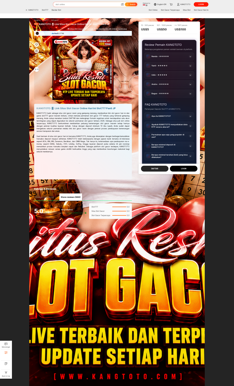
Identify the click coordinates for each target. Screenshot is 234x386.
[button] (122, 4)
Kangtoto (37, 20)
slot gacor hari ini (61, 136)
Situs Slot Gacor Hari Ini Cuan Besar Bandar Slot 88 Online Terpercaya (97, 29)
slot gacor (55, 20)
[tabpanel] (83, 211)
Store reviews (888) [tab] (71, 197)
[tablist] (83, 197)
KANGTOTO (44, 33)
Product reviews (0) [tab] (45, 197)
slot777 (46, 20)
